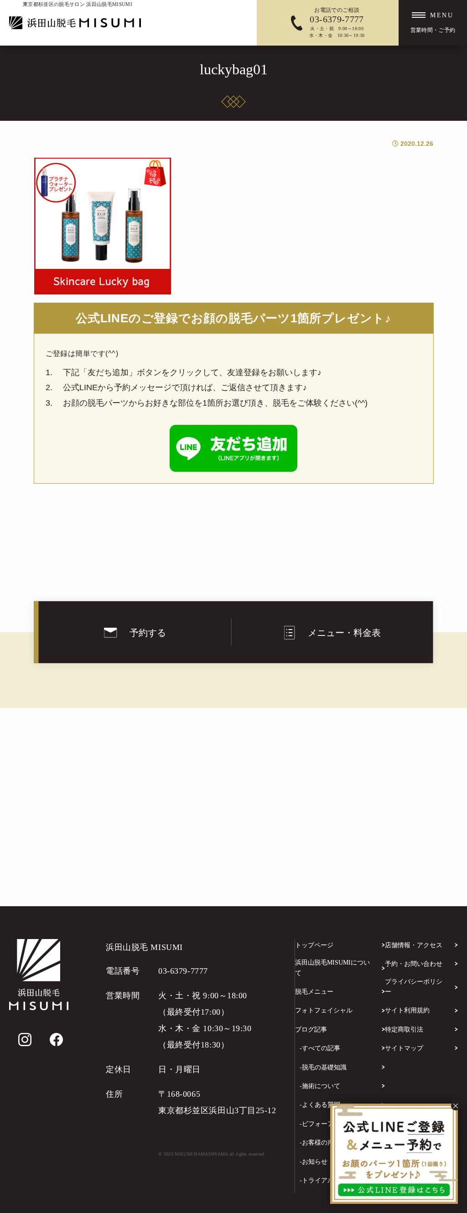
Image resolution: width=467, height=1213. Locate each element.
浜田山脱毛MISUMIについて (332, 967)
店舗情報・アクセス (413, 945)
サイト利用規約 (407, 1010)
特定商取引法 (404, 1029)
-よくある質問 (320, 1104)
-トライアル (317, 1180)
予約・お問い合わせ (413, 963)
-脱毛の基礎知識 (323, 1067)
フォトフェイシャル (324, 1010)
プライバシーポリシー (413, 986)
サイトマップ (404, 1048)
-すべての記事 (320, 1048)
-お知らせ (313, 1161)
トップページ (314, 945)
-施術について (320, 1086)
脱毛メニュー (314, 991)
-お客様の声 (317, 1142)
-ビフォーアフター (326, 1123)
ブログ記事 (311, 1029)
